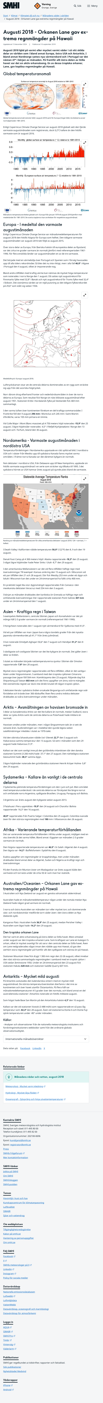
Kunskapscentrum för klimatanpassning (23, 1202)
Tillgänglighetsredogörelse (17, 1229)
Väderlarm (23, 1348)
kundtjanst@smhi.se (20, 1140)
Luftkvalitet (9, 1206)
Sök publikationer (12, 1367)
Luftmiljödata (10, 1300)
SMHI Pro (22, 1335)
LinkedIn (37, 1048)
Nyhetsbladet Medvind (14, 1371)
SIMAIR (6, 1211)
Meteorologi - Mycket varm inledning (25, 1086)
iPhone (21, 1385)
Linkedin (22, 1269)
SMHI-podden (10, 1184)
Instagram (23, 1273)
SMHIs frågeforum (27, 1153)
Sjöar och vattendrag (14, 1215)
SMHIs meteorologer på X (30, 1264)
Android (21, 1389)
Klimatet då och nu (30, 15)
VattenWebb (9, 1304)
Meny (94, 5)
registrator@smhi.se (20, 1144)
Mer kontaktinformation (15, 1157)
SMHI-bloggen (10, 1180)
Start (5, 15)
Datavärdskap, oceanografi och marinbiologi (26, 1309)
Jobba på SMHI (10, 1171)
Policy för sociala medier (15, 1277)
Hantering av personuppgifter (18, 1238)
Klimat (14, 15)
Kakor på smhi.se (12, 1233)
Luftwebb (22, 1296)
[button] (77, 6)
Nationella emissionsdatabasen (19, 1291)
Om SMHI (8, 1175)
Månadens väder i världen (56, 15)
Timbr (20, 1340)
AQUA (20, 1327)
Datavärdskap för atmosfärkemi (19, 1313)
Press (6, 1148)
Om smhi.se (9, 1242)
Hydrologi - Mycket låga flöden (22, 1092)
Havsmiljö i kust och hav (15, 1198)
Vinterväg (22, 1344)
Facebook (25, 1048)
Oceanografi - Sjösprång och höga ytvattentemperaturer (35, 1099)
